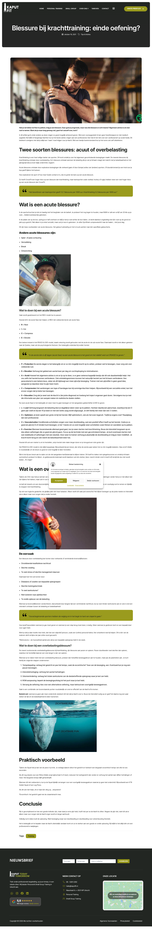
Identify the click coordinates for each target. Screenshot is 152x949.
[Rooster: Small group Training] (114, 8)
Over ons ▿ (84, 9)
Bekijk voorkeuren (93, 481)
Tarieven (95, 9)
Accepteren (59, 481)
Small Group (71, 9)
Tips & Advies (86, 34)
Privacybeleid (125, 921)
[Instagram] (17, 893)
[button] (100, 464)
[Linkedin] (27, 893)
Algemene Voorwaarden (108, 921)
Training (31, 836)
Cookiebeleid (70, 485)
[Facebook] (22, 893)
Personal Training (54, 9)
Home (41, 9)
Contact (105, 9)
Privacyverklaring (79, 485)
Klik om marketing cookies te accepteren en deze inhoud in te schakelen (123, 895)
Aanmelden (123, 861)
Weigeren (76, 481)
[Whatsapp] (12, 893)
